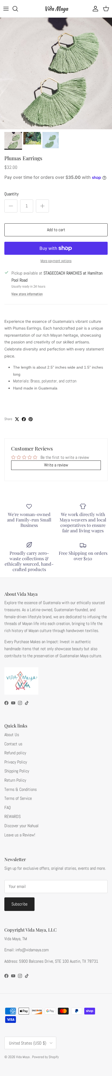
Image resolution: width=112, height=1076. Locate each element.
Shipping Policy (16, 771)
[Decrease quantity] (10, 205)
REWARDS (12, 816)
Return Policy (15, 780)
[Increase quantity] (42, 205)
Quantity (11, 194)
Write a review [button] (56, 465)
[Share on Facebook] (24, 419)
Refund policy (15, 753)
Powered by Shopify (45, 1057)
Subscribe (19, 904)
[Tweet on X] (17, 419)
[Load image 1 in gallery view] (56, 73)
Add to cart (56, 230)
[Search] (18, 9)
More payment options (56, 261)
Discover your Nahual (21, 826)
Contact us (13, 744)
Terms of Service (18, 798)
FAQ (7, 807)
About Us (11, 734)
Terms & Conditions (20, 789)
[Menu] (6, 9)
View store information (27, 294)
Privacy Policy (15, 762)
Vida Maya (23, 1057)
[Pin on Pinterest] (31, 419)
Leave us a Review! (19, 835)
